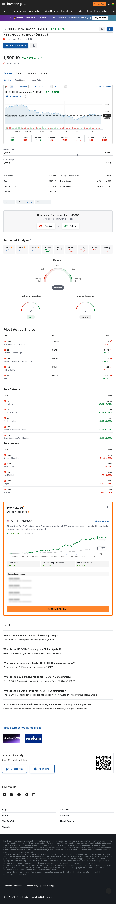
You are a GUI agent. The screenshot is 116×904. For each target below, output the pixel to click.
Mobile (5, 815)
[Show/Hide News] (65, 86)
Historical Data (35, 80)
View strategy (102, 521)
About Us (64, 809)
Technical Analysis (16, 240)
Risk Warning (48, 886)
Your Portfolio (8, 821)
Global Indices (101, 11)
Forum (43, 73)
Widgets (6, 827)
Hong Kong (28, 202)
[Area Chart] (11, 86)
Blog (4, 809)
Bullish (73, 226)
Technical (30, 73)
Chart (19, 73)
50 (49, 202)
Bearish (48, 226)
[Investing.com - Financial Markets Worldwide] (16, 4)
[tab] (9, 249)
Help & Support (67, 821)
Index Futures (68, 11)
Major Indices (35, 11)
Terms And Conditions (12, 886)
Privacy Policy (32, 886)
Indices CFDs (85, 11)
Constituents (20, 80)
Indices (6, 11)
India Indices (19, 11)
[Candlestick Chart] (6, 86)
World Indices (51, 11)
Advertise (64, 815)
